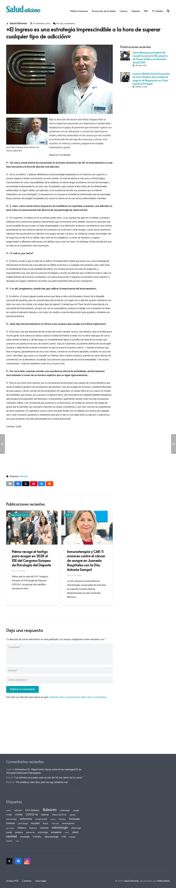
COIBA (9, 815)
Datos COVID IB (59, 815)
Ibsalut (45, 823)
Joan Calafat (10, 828)
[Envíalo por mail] (10, 483)
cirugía (76, 810)
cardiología (65, 810)
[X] (9, 861)
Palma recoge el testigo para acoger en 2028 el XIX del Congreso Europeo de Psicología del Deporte (31, 558)
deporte (72, 814)
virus (17, 841)
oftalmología (76, 828)
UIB (64, 837)
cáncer (45, 814)
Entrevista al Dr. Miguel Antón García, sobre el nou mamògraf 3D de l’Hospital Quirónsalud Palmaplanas (43, 771)
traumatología (51, 837)
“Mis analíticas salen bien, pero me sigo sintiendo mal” (41, 782)
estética (53, 819)
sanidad (11, 836)
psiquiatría (56, 832)
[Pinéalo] (33, 483)
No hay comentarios (65, 23)
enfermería (26, 819)
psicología (43, 832)
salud (75, 832)
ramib (67, 832)
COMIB (18, 815)
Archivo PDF (12, 881)
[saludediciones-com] (23, 8)
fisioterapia (74, 819)
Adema (8, 810)
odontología (60, 827)
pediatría (19, 832)
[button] (168, 11)
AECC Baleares (32, 810)
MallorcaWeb (163, 881)
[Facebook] (18, 861)
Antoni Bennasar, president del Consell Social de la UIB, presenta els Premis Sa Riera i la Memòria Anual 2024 (150, 57)
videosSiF (9, 841)
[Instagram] (27, 861)
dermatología (11, 819)
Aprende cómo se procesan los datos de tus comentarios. (78, 697)
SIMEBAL (37, 837)
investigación (68, 823)
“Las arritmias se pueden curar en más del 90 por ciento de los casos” (48, 778)
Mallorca (21, 828)
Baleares (50, 810)
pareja (9, 832)
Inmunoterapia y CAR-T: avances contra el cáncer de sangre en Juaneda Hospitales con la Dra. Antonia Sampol (86, 560)
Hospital (35, 823)
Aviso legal (40, 881)
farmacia (62, 819)
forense (10, 823)
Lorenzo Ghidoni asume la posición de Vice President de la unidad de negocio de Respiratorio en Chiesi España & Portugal (151, 78)
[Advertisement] (59, 450)
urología (72, 836)
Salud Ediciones (18, 24)
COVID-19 (32, 814)
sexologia (24, 837)
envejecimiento (41, 819)
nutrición (44, 828)
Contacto (26, 881)
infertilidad (55, 823)
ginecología (23, 823)
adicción (24, 476)
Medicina (33, 828)
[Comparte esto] (18, 483)
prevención (30, 832)
